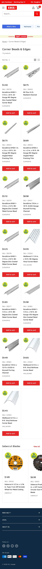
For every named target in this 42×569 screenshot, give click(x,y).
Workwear (27, 26)
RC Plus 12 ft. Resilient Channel (30, 93)
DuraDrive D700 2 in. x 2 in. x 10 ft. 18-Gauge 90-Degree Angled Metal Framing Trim (31, 153)
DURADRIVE (6, 106)
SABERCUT (8, 493)
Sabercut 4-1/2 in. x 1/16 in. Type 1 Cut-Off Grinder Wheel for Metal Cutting (15, 487)
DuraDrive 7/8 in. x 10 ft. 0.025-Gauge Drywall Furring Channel (31, 207)
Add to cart (10, 113)
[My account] (33, 8)
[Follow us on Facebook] (3, 545)
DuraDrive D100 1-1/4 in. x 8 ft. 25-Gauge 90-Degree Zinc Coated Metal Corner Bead (9, 97)
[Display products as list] (39, 60)
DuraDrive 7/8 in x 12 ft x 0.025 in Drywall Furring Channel (9, 369)
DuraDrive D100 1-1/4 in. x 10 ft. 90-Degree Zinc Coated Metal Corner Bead (9, 260)
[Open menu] (3, 8)
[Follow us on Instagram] (8, 545)
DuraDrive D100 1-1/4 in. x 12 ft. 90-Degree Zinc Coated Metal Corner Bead (9, 207)
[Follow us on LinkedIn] (16, 545)
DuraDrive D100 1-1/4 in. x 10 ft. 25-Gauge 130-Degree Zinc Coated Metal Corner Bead (30, 314)
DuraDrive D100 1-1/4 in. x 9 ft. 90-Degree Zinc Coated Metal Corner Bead (9, 313)
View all (37, 446)
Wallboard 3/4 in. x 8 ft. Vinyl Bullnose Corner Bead (31, 367)
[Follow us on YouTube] (12, 545)
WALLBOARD (27, 265)
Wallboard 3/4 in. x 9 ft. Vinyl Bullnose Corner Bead (9, 420)
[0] (38, 7)
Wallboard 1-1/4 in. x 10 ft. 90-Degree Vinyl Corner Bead (30, 258)
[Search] (37, 13)
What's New (11, 26)
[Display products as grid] (35, 60)
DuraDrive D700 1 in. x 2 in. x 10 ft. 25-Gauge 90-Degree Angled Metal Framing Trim (10, 153)
